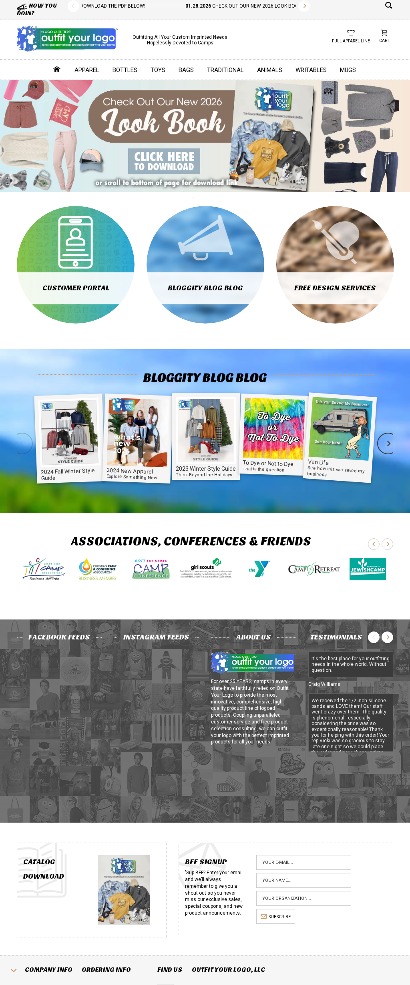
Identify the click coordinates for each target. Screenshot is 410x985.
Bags (186, 70)
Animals (269, 70)
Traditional (225, 70)
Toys (158, 70)
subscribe (280, 916)
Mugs (348, 70)
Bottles (125, 70)
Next (304, 6)
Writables (311, 70)
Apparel (86, 70)
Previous (73, 6)
